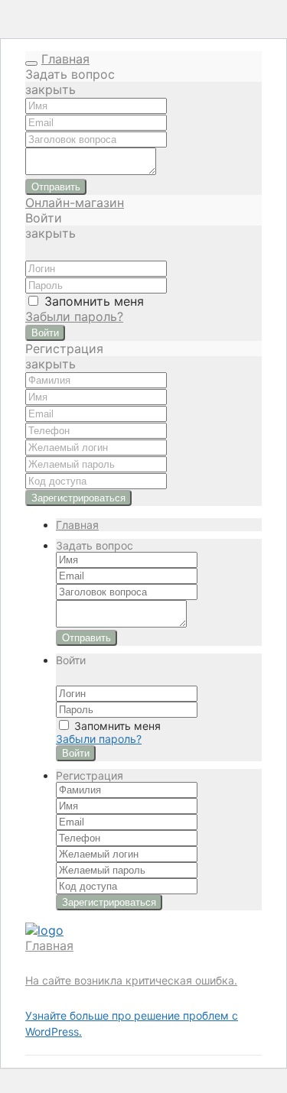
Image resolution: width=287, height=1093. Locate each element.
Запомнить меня (92, 301)
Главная (65, 58)
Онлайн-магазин (74, 202)
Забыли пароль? (74, 316)
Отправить (55, 187)
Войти (45, 333)
